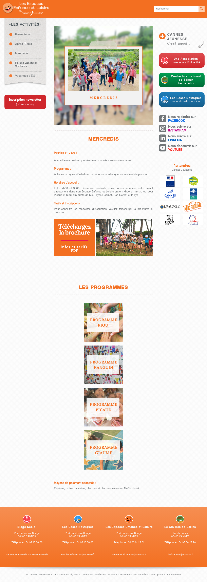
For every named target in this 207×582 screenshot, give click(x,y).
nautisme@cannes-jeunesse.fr (78, 554)
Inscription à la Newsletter (166, 574)
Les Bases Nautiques (186, 99)
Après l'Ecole (23, 44)
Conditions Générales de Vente (99, 574)
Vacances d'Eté (25, 76)
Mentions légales (69, 574)
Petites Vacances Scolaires (26, 64)
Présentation (23, 34)
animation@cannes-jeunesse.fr (129, 554)
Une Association (186, 60)
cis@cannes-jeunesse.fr (180, 554)
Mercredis (21, 53)
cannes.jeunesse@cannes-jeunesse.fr (27, 554)
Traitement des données (134, 574)
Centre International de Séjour (186, 80)
